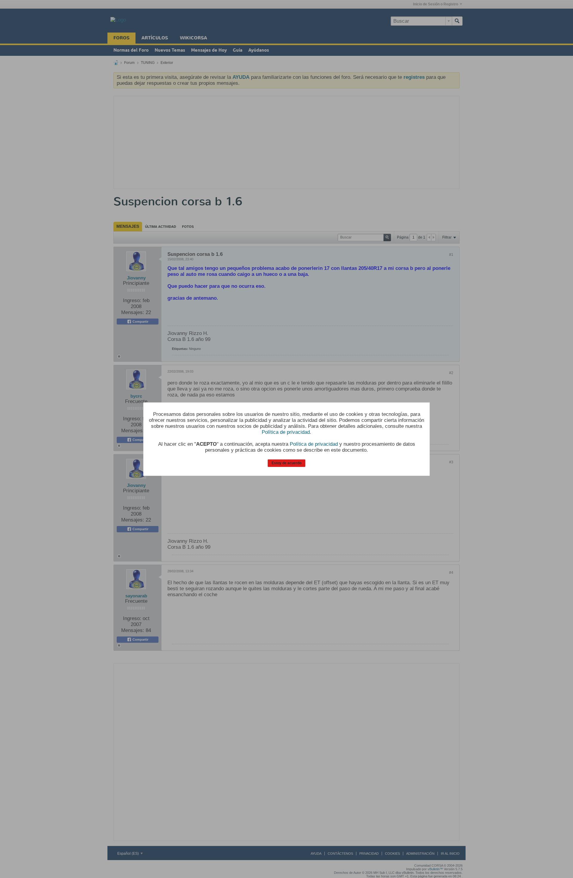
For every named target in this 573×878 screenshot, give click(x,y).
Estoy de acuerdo (286, 463)
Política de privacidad (286, 432)
